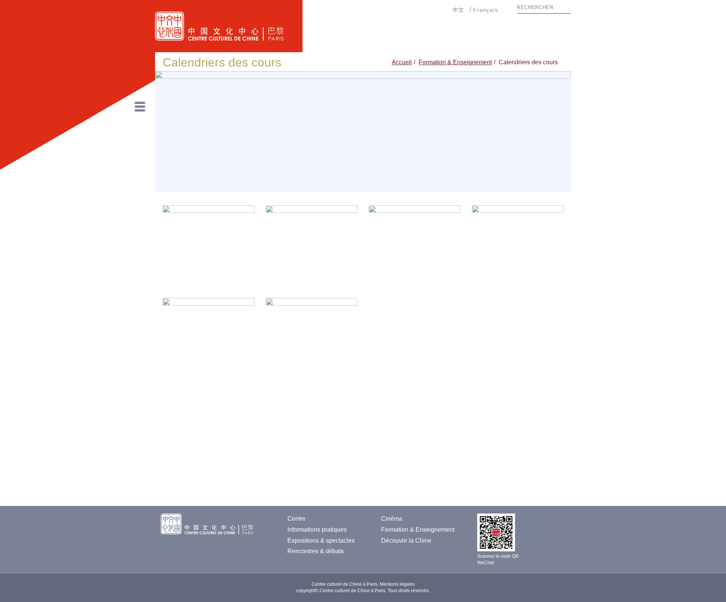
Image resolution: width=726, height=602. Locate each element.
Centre (296, 518)
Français (485, 10)
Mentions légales (397, 584)
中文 (458, 10)
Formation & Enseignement (455, 62)
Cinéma (391, 518)
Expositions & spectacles (321, 540)
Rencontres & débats (315, 551)
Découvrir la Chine (406, 540)
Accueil (402, 62)
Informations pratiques (317, 529)
